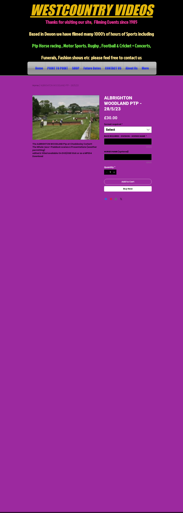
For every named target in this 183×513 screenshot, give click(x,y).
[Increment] (114, 172)
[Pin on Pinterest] (111, 199)
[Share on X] (121, 199)
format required (113, 124)
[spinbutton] (110, 172)
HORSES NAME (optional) (116, 152)
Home (35, 85)
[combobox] (128, 129)
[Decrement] (106, 172)
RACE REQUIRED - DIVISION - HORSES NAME (125, 136)
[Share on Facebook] (105, 199)
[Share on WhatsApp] (116, 199)
